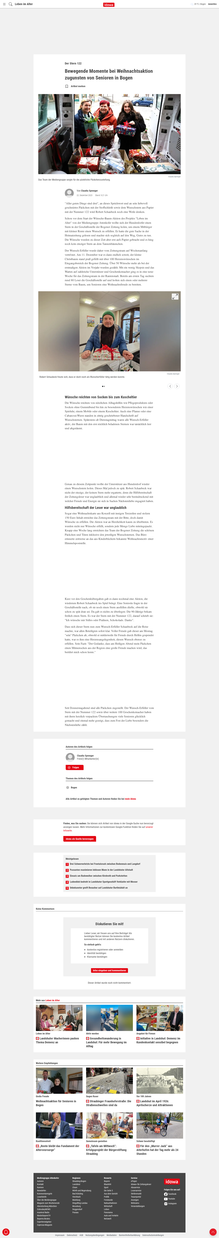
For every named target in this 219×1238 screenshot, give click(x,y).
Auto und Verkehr (111, 1215)
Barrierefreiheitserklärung (129, 1235)
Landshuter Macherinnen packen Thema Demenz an (57, 1040)
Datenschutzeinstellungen (153, 1235)
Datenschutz (72, 1235)
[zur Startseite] (173, 1181)
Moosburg (76, 1206)
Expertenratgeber (44, 1222)
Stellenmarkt (136, 1193)
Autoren (40, 1181)
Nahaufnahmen (110, 1203)
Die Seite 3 (108, 1190)
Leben (106, 1209)
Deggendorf (77, 1209)
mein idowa (130, 798)
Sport (106, 1187)
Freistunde (108, 1200)
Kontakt (40, 1184)
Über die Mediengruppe (46, 1200)
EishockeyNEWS (43, 1209)
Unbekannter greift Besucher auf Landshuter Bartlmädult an (99, 887)
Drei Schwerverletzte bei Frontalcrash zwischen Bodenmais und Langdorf (105, 863)
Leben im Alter (24, 4)
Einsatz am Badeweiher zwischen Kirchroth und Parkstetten (98, 875)
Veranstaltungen (138, 1206)
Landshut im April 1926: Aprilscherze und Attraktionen (154, 1103)
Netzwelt (107, 1218)
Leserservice (136, 1190)
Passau (75, 1212)
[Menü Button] (4, 4)
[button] (102, 386)
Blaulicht (107, 1184)
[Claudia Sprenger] (70, 193)
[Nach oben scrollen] (213, 1231)
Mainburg (76, 1200)
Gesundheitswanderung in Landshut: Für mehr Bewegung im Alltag (106, 1042)
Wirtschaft (108, 1206)
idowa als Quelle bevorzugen (80, 838)
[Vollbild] (175, 297)
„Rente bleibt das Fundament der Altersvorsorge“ (57, 1148)
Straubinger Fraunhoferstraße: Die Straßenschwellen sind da (108, 1103)
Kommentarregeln (44, 1193)
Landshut (76, 1184)
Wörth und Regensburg (81, 1190)
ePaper (134, 1181)
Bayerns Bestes (43, 1218)
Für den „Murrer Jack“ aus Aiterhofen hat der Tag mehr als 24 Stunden (157, 1150)
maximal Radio (43, 1212)
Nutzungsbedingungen (95, 1235)
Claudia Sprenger (89, 190)
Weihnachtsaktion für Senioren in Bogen (56, 1103)
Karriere (40, 1187)
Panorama (108, 1212)
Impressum (60, 1235)
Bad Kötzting (77, 1193)
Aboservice (135, 1187)
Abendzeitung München (47, 1206)
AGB (81, 1235)
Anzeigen (135, 1200)
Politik (106, 1197)
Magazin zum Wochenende (48, 1203)
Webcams (135, 1203)
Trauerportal (136, 1197)
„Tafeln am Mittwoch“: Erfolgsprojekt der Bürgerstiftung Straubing (106, 1150)
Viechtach (76, 1197)
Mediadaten (112, 1235)
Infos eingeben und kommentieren (109, 970)
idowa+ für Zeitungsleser (141, 1184)
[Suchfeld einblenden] (11, 4)
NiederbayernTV (44, 1215)
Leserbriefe (41, 1197)
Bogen (74, 787)
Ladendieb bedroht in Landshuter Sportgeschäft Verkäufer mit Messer (104, 881)
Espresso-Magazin (44, 1225)
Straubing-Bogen (79, 1181)
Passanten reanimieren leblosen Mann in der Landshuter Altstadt (101, 869)
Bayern (107, 1181)
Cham (74, 1187)
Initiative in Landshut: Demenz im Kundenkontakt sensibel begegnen (158, 1040)
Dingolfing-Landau (79, 1203)
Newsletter (41, 1190)
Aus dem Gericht (111, 1193)
